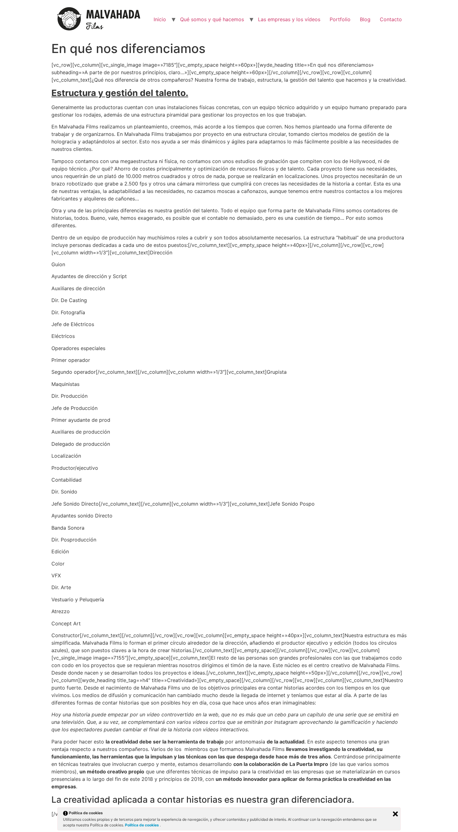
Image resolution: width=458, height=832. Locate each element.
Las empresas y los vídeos (289, 19)
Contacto (391, 19)
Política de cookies (142, 825)
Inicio (160, 19)
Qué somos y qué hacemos (212, 19)
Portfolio (340, 19)
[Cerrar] (395, 813)
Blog (365, 19)
